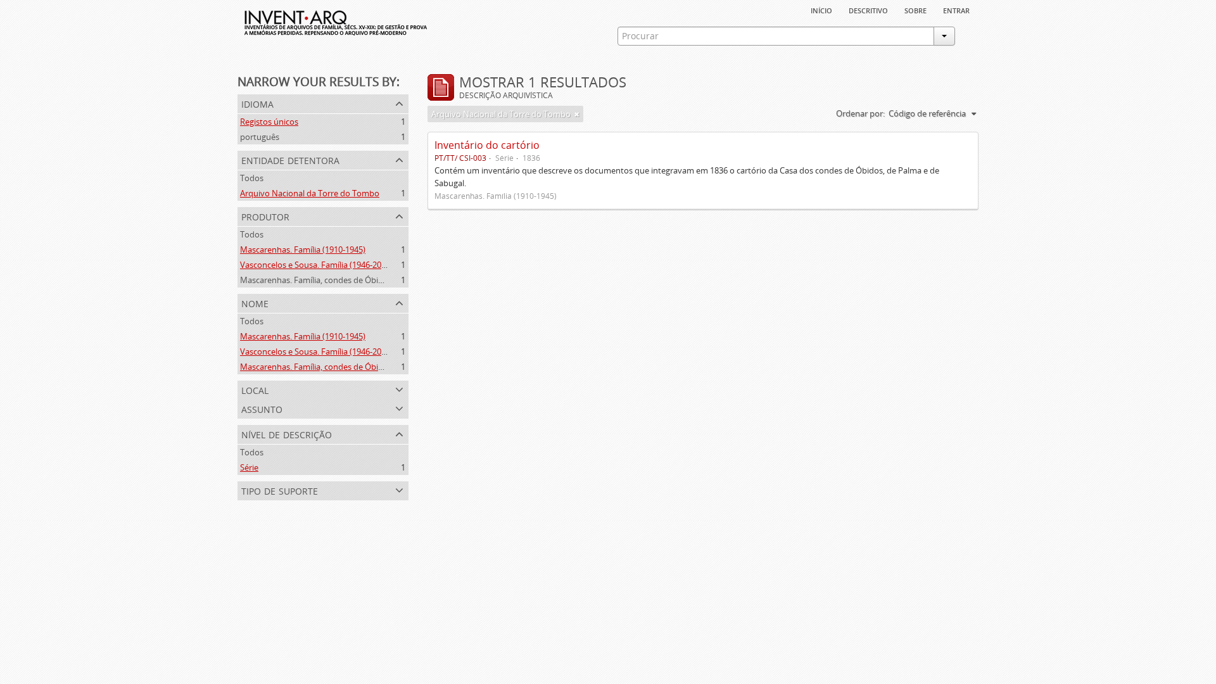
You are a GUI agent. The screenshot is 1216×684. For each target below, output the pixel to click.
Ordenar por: (860, 113)
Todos (251, 178)
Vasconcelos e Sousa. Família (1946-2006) (316, 264)
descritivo (868, 9)
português (259, 136)
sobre (915, 9)
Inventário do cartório (487, 145)
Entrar (956, 9)
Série (249, 467)
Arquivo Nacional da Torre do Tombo (309, 193)
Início (821, 9)
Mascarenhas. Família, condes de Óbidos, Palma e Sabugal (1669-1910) (371, 280)
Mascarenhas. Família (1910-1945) (302, 249)
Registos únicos (269, 121)
